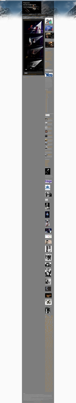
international (49, 323)
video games (48, 338)
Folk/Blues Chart (51, 365)
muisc (48, 333)
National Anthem (47, 342)
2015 (46, 106)
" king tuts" (47, 360)
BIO (25, 15)
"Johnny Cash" (49, 347)
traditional (46, 326)
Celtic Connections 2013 (47, 336)
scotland (35, 74)
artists (46, 325)
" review (52, 360)
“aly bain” (50, 390)
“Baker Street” (46, 379)
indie (51, 332)
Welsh (51, 345)
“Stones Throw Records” (47, 389)
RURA (46, 340)
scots (48, 319)
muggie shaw (47, 374)
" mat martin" (50, 360)
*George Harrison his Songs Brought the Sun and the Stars (50, 154)
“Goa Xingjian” (49, 384)
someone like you (50, 376)
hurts (46, 333)
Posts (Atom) (27, 77)
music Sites (50, 374)
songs (48, 318)
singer (45, 319)
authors (47, 321)
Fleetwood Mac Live (47, 365)
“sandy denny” (51, 391)
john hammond (47, 356)
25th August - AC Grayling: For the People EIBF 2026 (48, 59)
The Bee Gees (51, 370)
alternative (49, 355)
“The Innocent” (51, 389)
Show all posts (37, 17)
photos (33, 74)
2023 (46, 100)
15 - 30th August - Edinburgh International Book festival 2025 (48, 52)
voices (51, 333)
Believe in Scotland (47, 160)
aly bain (52, 324)
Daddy (50, 341)
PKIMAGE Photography (47, 62)
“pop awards (48, 391)
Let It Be (51, 352)
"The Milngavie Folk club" (51, 361)
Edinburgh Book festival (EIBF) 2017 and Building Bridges (50, 147)
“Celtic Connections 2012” (50, 380)
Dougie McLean (46, 351)
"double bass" (51, 338)
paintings (46, 357)
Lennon (49, 345)
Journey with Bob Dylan (47, 366)
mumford (52, 340)
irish (45, 324)
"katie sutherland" (46, 362)
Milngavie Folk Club (50, 327)
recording (47, 375)
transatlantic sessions (50, 328)
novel (50, 335)
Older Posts (42, 76)
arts (51, 321)
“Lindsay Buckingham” (51, 385)
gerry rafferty (47, 332)
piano (48, 330)
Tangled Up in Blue (46, 370)
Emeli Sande (46, 322)
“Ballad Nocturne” (49, 379)
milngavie (50, 340)
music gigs (52, 374)
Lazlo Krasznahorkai (50, 366)
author (45, 323)
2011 (46, 109)
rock (49, 321)
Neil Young (50, 342)
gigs (50, 319)
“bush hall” (52, 390)
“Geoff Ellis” (46, 384)
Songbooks (46, 67)
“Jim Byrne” (51, 384)
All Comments (47, 115)
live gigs (46, 346)
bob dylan (49, 326)
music (52, 315)
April (46, 95)
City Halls (48, 341)
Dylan (48, 351)
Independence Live (47, 162)
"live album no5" (49, 362)
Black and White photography (49, 364)
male (45, 374)
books (49, 322)
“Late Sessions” (47, 385)
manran (48, 346)
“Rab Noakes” (46, 347)
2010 (46, 110)
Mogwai (51, 336)
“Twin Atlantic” (48, 390)
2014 (46, 107)
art (51, 322)
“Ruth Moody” (49, 386)
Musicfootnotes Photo (47, 65)
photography (32, 74)
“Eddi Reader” (51, 381)
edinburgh (48, 317)
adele (47, 340)
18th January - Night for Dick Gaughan (48, 51)
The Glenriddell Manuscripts (49, 126)
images (50, 337)
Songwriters (46, 337)
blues (47, 335)
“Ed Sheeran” (48, 381)
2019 (46, 103)
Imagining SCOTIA (34, 15)
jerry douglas (50, 325)
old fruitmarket (49, 331)
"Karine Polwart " (47, 361)
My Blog (44, 15)
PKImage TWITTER (47, 63)
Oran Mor (26, 74)
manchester (49, 356)
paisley (48, 357)
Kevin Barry (46, 352)
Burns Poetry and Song (50, 122)
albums (49, 343)
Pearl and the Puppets (50, 367)
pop (52, 319)
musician (24, 74)
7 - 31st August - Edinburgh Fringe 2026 (49, 54)
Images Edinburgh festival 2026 (49, 91)
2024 (46, 99)
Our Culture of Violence (29, 15)
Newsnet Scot (46, 165)
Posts (46, 114)
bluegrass (48, 337)
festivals (46, 331)
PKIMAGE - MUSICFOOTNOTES (29, 4)
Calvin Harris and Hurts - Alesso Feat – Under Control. (50, 131)
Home (23, 15)
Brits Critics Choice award (49, 350)
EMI (49, 351)
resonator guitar (50, 375)
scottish (52, 316)
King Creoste (48, 352)
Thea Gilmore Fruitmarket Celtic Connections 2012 (50, 135)
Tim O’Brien (51, 371)
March (47, 96)
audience (51, 355)
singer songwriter (48, 324)
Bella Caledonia (46, 164)
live (45, 318)
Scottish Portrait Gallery (49, 369)
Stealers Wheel (47, 343)
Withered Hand (47, 355)
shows (49, 333)
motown (51, 356)
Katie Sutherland (47, 345)
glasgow (48, 316)
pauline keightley (28, 74)
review (51, 317)
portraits (50, 346)
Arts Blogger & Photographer (39, 15)
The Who (48, 371)
